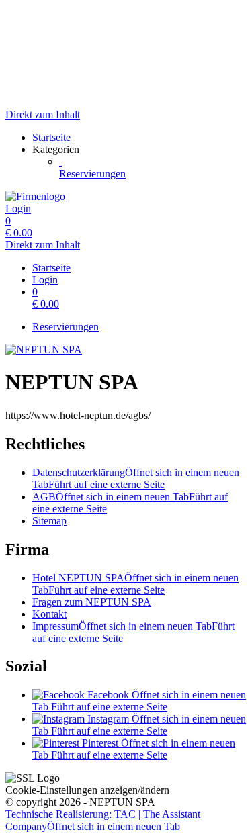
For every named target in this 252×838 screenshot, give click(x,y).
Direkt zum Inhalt (42, 114)
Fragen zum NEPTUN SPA (91, 602)
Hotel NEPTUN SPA (135, 584)
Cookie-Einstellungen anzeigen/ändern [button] (87, 790)
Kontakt (49, 614)
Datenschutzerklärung (135, 478)
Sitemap (49, 520)
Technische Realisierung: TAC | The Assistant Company (102, 820)
